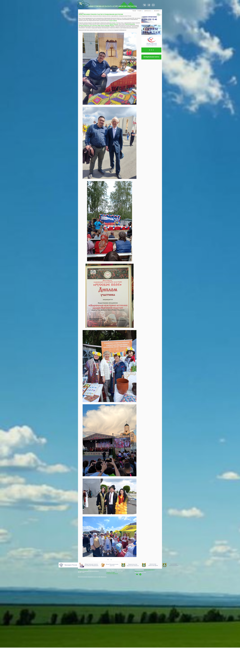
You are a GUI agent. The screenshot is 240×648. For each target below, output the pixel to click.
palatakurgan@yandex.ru (149, 570)
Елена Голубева (113, 20)
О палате (139, 10)
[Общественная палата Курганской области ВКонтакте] (137, 574)
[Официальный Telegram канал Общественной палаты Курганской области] (140, 574)
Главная (134, 10)
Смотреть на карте (110, 572)
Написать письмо (139, 571)
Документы (157, 10)
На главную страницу (83, 570)
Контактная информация (112, 573)
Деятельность (147, 10)
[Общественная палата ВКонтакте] (144, 5)
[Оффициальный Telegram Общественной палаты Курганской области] (148, 5)
